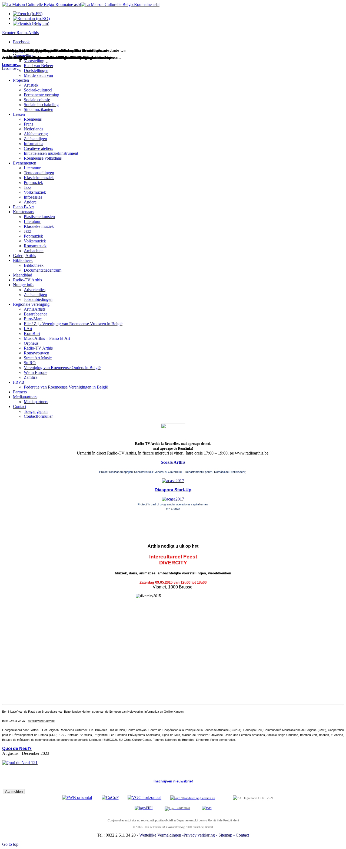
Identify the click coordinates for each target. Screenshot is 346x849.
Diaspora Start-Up (173, 490)
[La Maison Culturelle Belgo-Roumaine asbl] (80, 4)
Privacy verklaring (199, 835)
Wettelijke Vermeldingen (160, 835)
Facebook (21, 42)
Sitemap (225, 835)
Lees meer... (10, 69)
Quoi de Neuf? (17, 748)
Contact (242, 835)
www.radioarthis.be (251, 453)
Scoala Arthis (173, 462)
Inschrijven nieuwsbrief (173, 781)
